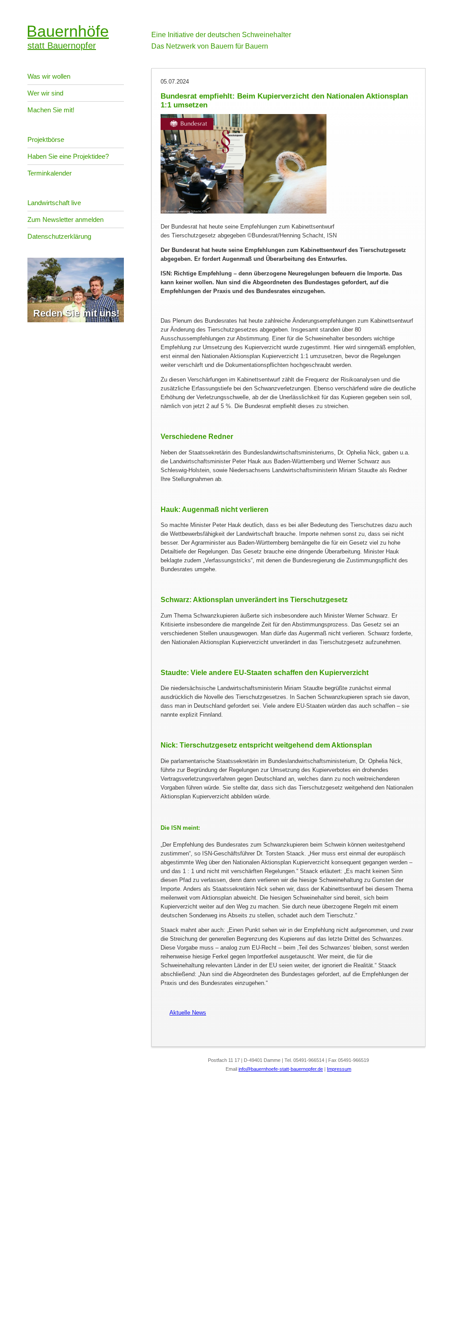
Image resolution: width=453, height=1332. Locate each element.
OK (4, 1325)
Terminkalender (49, 173)
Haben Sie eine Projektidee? (68, 156)
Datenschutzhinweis (25, 1312)
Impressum (339, 1069)
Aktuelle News (183, 1012)
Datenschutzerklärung (59, 236)
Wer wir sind (45, 93)
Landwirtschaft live (54, 202)
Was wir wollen (48, 76)
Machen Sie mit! (50, 110)
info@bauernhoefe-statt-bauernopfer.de (280, 1069)
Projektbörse (45, 139)
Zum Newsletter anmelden (65, 219)
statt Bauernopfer (68, 36)
